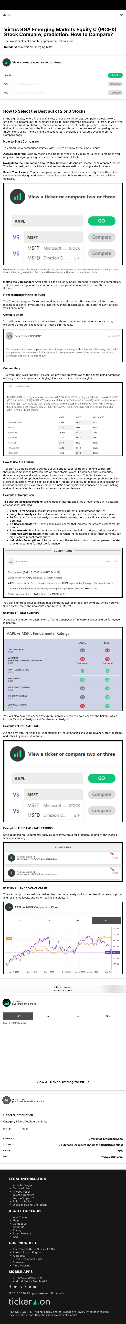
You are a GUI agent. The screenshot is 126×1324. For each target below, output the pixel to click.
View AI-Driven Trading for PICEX (63, 1082)
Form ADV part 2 (23, 1198)
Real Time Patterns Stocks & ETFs (34, 1249)
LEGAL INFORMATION (27, 1179)
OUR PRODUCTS (23, 1243)
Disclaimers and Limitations (30, 1204)
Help (16, 1220)
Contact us (20, 1223)
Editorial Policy (22, 1201)
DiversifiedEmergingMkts (31, 1121)
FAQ (15, 1236)
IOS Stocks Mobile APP (27, 1278)
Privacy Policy (22, 1191)
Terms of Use (21, 1188)
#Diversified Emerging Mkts (35, 47)
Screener (18, 1262)
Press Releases (22, 1233)
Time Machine (21, 1265)
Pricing (17, 1230)
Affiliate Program (23, 1185)
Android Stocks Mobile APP (30, 1281)
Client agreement (23, 1195)
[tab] (18, 1016)
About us (18, 1227)
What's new (20, 1217)
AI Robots (19, 1255)
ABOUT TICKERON (25, 1211)
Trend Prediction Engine (28, 1259)
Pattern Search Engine (27, 1252)
